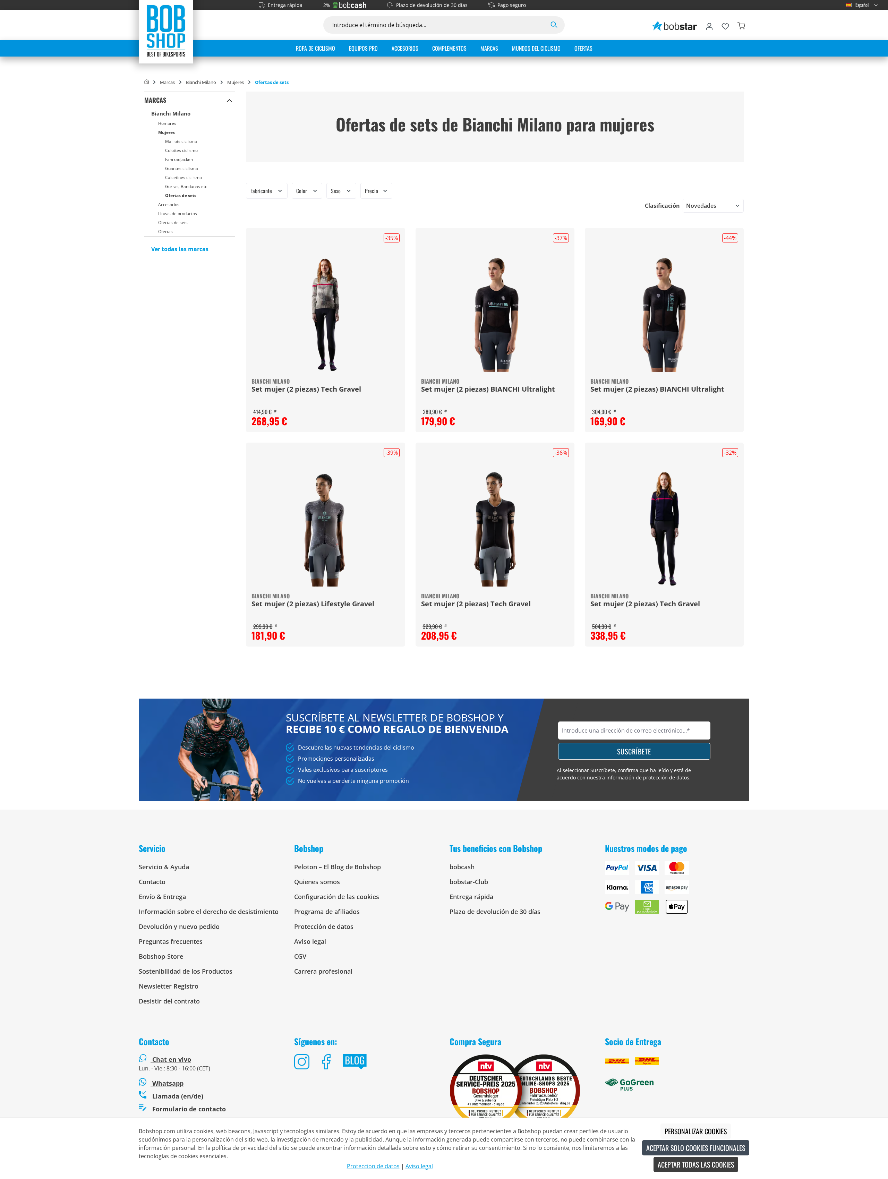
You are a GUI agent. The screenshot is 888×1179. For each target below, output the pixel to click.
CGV (300, 956)
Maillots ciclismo (181, 141)
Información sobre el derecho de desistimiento (209, 911)
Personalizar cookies (696, 1131)
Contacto (152, 882)
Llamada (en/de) (177, 1096)
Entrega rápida (285, 5)
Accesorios (168, 204)
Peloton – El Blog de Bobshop (337, 867)
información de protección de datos (647, 777)
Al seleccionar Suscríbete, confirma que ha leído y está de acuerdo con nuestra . (624, 774)
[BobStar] (674, 25)
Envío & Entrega (162, 896)
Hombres (167, 123)
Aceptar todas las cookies (696, 1164)
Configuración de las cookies (336, 896)
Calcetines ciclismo (183, 177)
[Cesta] (741, 25)
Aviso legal (310, 941)
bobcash (462, 867)
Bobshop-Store (161, 956)
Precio (372, 191)
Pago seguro (511, 5)
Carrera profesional (323, 971)
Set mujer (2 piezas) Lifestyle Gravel (312, 604)
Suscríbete (634, 751)
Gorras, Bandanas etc (186, 186)
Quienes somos (317, 882)
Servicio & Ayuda (164, 867)
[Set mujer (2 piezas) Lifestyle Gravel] (325, 529)
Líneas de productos (177, 213)
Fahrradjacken (179, 159)
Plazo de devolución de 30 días (432, 5)
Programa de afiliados (327, 911)
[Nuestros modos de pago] (677, 890)
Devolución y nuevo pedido (179, 926)
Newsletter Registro (168, 986)
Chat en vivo (171, 1059)
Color (302, 191)
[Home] (146, 82)
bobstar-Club (469, 882)
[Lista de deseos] (725, 25)
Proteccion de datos (373, 1166)
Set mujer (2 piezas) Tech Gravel (306, 389)
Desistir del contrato (169, 1001)
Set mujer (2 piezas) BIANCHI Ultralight (488, 389)
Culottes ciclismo (181, 150)
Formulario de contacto (188, 1109)
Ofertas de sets (180, 195)
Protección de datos (323, 926)
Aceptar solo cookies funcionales (695, 1148)
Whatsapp (167, 1083)
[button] (229, 100)
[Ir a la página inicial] (166, 30)
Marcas (155, 99)
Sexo (336, 191)
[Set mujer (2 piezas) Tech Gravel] (325, 314)
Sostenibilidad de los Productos (185, 971)
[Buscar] (554, 25)
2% (326, 5)
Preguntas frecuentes (171, 941)
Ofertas (165, 231)
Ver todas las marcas (179, 249)
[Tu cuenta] (709, 25)
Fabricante (261, 191)
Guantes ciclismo (181, 168)
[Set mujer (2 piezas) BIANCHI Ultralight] (495, 314)
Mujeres (166, 132)
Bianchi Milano (170, 113)
